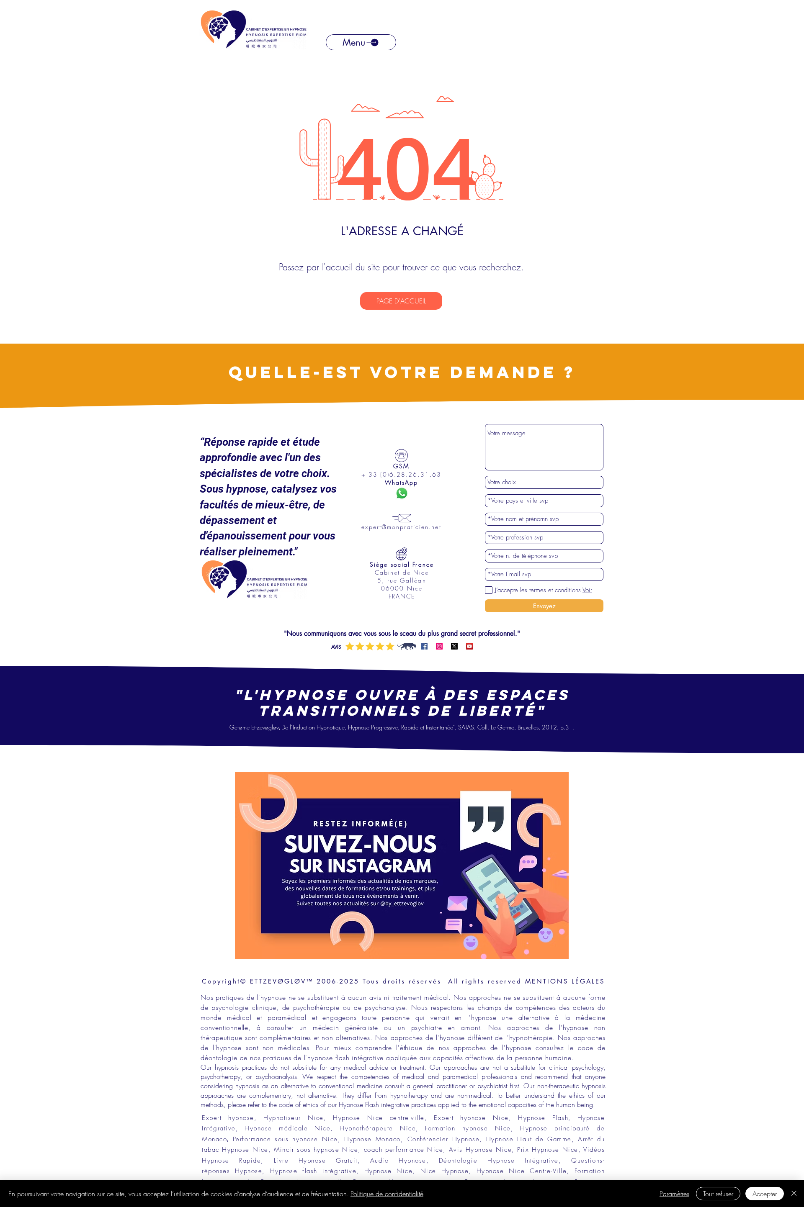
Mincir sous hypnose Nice (316, 1149)
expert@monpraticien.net (401, 527)
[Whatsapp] (401, 493)
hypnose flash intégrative (345, 1057)
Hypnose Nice (388, 1171)
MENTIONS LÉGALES (565, 981)
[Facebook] (424, 646)
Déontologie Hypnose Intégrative (499, 1160)
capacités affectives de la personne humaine (502, 1057)
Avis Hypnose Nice (480, 1149)
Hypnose (412, 1160)
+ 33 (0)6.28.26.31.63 (401, 474)
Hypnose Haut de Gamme (529, 1139)
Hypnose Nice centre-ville (379, 1118)
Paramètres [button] (674, 1193)
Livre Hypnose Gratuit (316, 1160)
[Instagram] (439, 646)
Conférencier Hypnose (443, 1139)
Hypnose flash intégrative (313, 1171)
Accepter (764, 1193)
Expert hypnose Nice (471, 1118)
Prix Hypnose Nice (547, 1149)
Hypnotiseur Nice (293, 1118)
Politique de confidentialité (386, 1193)
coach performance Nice (402, 1149)
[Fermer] (794, 1193)
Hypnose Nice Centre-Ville (522, 1171)
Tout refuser (718, 1193)
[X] (454, 646)
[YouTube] (469, 646)
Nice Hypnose (444, 1171)
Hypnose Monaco (372, 1139)
